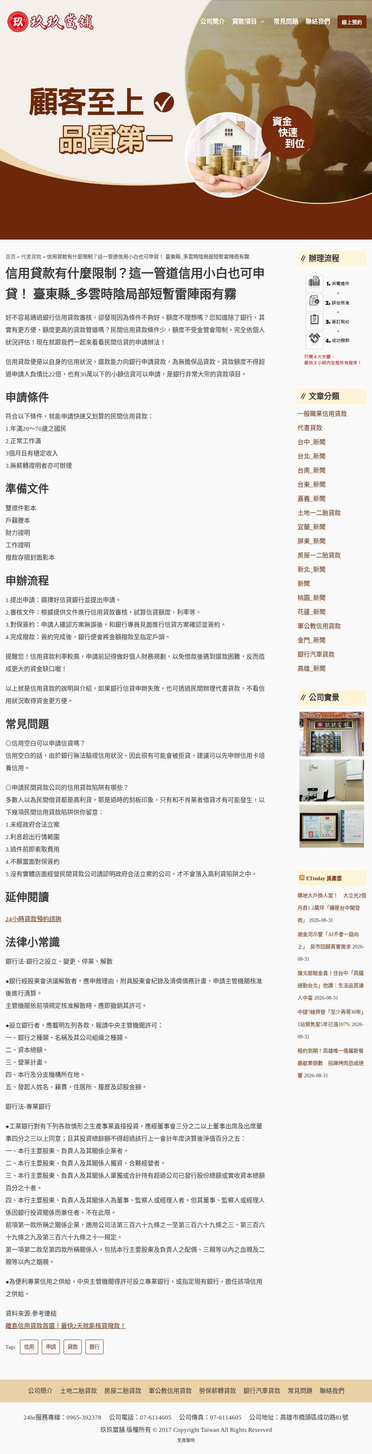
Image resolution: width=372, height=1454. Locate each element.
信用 (29, 1347)
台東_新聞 (312, 484)
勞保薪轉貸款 (217, 1391)
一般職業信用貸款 (322, 414)
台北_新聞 (312, 456)
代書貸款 (31, 257)
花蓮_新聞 (312, 612)
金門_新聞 (312, 640)
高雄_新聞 (312, 668)
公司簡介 (212, 21)
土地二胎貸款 (78, 1391)
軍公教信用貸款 (319, 626)
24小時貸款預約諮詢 (33, 919)
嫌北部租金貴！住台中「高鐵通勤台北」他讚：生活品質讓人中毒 (331, 986)
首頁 (10, 257)
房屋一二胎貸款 (319, 555)
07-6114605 (155, 1417)
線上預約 (352, 22)
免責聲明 (186, 1440)
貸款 (73, 1347)
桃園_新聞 (312, 598)
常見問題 (286, 21)
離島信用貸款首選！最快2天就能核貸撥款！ (65, 1326)
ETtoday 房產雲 (324, 878)
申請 (51, 1347)
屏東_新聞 (312, 541)
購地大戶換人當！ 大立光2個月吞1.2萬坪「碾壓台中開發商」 (332, 908)
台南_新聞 (312, 470)
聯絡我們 (318, 21)
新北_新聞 (312, 569)
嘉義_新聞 (312, 498)
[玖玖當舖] (52, 21)
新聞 (304, 583)
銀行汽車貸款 (316, 654)
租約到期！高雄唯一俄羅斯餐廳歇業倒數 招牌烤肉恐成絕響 (331, 1063)
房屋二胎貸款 (122, 1391)
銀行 (94, 1347)
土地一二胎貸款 (319, 513)
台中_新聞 (312, 442)
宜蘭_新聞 (312, 527)
